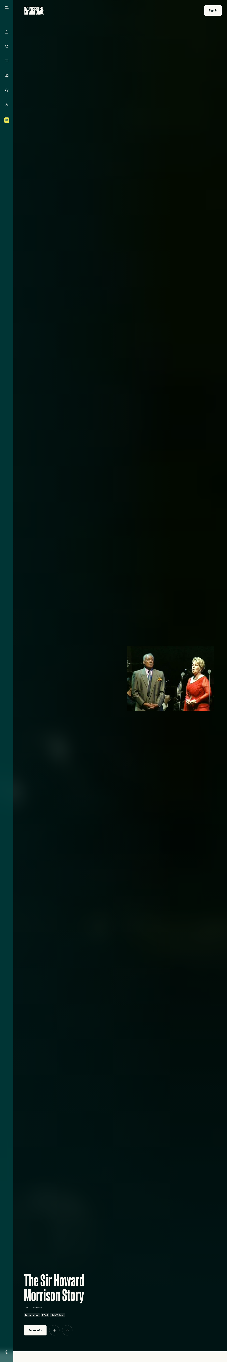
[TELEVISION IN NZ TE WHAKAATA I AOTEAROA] (6, 61)
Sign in (213, 10)
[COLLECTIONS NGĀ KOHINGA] (6, 90)
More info (35, 1330)
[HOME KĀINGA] (6, 32)
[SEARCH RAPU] (6, 46)
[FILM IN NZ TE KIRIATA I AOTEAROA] (6, 75)
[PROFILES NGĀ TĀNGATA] (6, 105)
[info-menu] (6, 1352)
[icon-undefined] (54, 1330)
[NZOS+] (6, 120)
